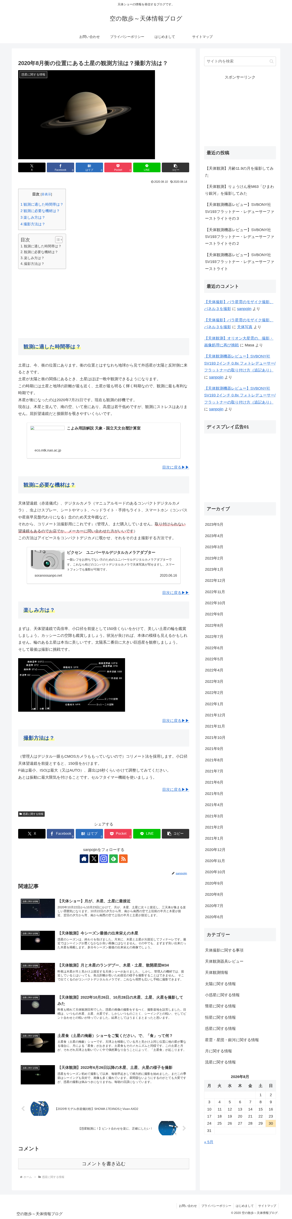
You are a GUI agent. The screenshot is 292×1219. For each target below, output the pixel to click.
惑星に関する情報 (33, 813)
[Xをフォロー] (94, 858)
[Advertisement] (103, 303)
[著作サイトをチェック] (84, 858)
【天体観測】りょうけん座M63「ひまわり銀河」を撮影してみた (239, 190)
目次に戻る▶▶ (175, 467)
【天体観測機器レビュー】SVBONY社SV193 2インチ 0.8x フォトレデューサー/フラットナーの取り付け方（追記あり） (240, 363)
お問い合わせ (188, 1205)
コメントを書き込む (104, 1163)
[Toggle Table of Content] (57, 239)
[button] (175, 167)
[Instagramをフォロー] (103, 858)
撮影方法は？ (33, 224)
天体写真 (244, 327)
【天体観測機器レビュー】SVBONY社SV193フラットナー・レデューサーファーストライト (239, 262)
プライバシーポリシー (216, 1205)
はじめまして (245, 1205)
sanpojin (244, 309)
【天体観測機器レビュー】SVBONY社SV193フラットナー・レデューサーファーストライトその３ (239, 211)
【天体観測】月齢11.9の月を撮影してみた (239, 171)
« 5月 (208, 1142)
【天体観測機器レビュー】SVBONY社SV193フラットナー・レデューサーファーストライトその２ (239, 237)
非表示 (46, 194)
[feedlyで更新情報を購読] (113, 858)
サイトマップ (267, 1205)
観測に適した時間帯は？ (42, 204)
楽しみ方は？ (33, 217)
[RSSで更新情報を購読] (123, 858)
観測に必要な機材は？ (40, 211)
